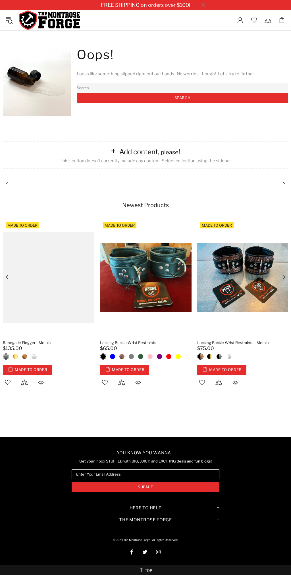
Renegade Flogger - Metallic (27, 342)
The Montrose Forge (49, 20)
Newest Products (145, 205)
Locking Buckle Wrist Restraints (128, 342)
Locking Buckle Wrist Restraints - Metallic (233, 342)
